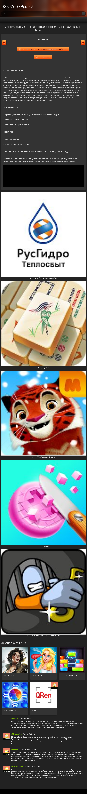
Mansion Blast (37, 675)
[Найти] (83, 13)
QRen (34, 711)
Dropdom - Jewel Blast (69, 675)
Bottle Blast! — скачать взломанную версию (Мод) (44, 49)
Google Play (45, 57)
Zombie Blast (8, 675)
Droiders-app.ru (18, 5)
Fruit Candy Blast (10, 711)
